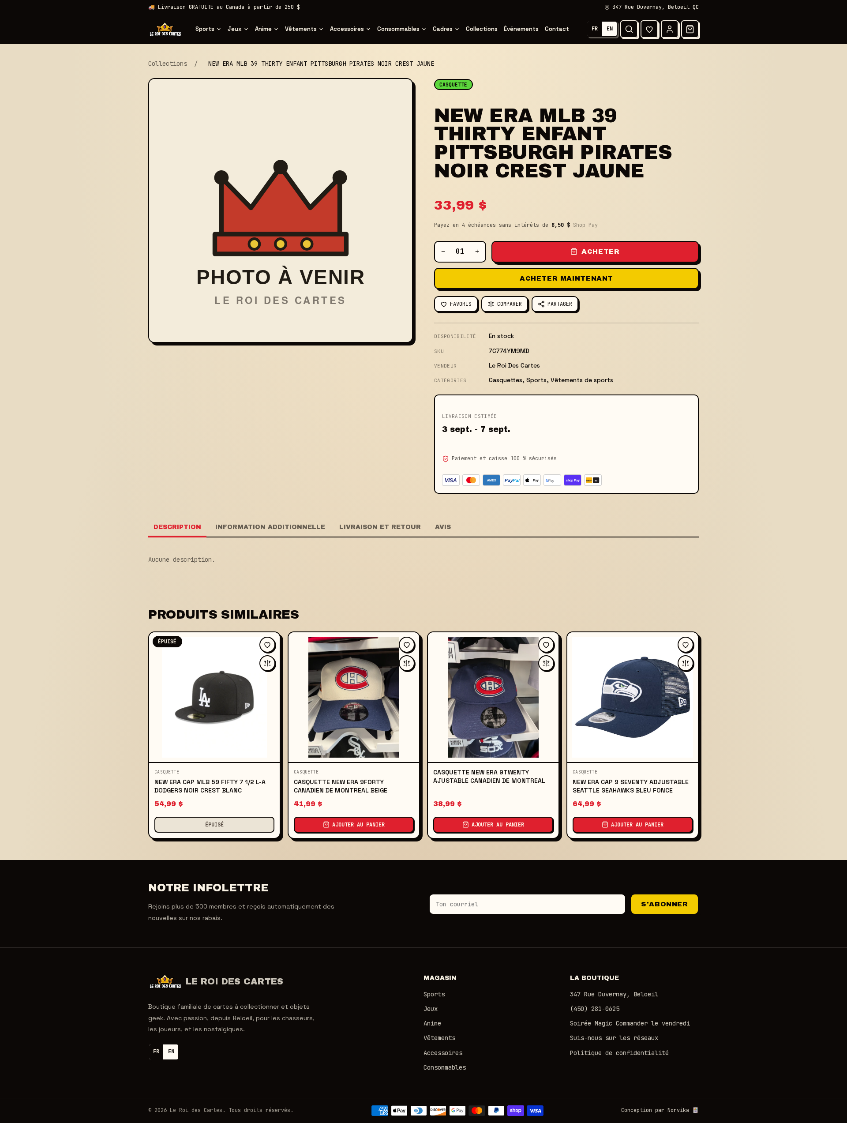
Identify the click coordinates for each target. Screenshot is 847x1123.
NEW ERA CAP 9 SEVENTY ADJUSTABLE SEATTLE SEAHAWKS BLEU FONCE (631, 786)
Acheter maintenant (566, 278)
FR (595, 28)
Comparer (509, 304)
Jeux (235, 29)
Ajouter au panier (358, 824)
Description (177, 527)
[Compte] (669, 29)
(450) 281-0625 (594, 1009)
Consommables (398, 29)
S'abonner (664, 904)
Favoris (461, 304)
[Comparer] (267, 663)
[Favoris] (649, 29)
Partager (559, 304)
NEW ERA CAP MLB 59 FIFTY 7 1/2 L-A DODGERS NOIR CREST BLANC (210, 786)
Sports (204, 29)
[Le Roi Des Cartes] (165, 29)
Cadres (443, 29)
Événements (521, 29)
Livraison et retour (380, 527)
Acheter (600, 251)
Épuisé (214, 824)
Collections (482, 29)
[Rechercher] (629, 29)
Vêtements (301, 29)
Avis (443, 527)
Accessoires (347, 29)
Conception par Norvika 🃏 (660, 1110)
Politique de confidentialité (619, 1053)
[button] (690, 29)
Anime (263, 29)
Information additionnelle (270, 527)
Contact (557, 29)
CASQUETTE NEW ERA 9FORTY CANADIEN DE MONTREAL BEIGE (340, 786)
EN (610, 28)
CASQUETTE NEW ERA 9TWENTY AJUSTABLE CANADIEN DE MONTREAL (489, 776)
